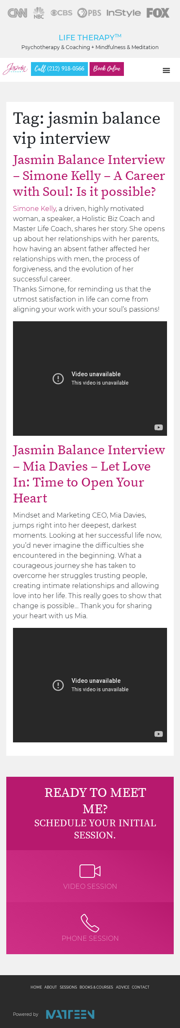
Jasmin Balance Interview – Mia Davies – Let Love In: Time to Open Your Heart (89, 474)
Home (36, 987)
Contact (140, 987)
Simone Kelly (34, 209)
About (50, 987)
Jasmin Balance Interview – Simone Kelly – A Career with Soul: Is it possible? (89, 176)
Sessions (68, 987)
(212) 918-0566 (59, 68)
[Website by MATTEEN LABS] (70, 1014)
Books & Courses (96, 987)
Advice (122, 987)
